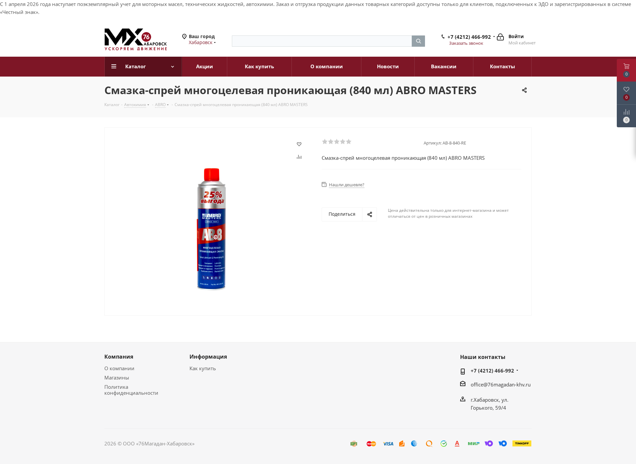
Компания (118, 356)
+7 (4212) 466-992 (469, 37)
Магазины (116, 377)
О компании (119, 368)
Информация (208, 356)
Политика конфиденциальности (131, 389)
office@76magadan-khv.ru (501, 384)
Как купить (202, 368)
